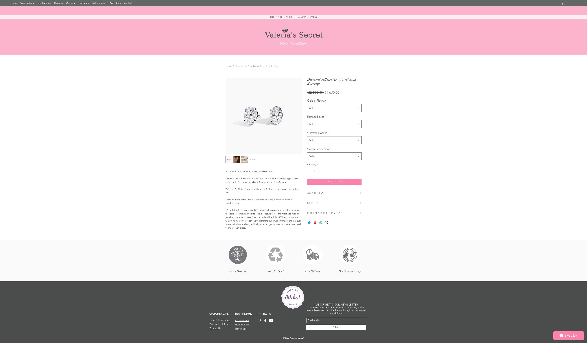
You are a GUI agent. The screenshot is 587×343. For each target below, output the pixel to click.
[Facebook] (265, 320)
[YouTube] (271, 320)
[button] (563, 3)
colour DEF (272, 189)
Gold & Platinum (318, 100)
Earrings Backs (316, 116)
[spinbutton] (314, 171)
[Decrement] (310, 171)
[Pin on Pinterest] (315, 222)
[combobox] (334, 108)
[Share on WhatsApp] (321, 222)
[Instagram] (259, 320)
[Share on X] (327, 222)
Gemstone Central (318, 132)
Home (228, 66)
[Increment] (319, 171)
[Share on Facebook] (309, 222)
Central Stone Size (319, 149)
